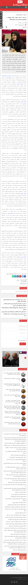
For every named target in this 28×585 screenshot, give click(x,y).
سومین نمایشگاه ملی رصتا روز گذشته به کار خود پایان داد (14, 528)
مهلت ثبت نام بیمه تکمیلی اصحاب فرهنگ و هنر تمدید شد (14, 540)
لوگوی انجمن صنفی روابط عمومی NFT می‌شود (16, 482)
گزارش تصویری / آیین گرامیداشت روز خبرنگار (17, 526)
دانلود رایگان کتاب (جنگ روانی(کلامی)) (18, 496)
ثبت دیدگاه (23, 344)
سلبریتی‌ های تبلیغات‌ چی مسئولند (19, 550)
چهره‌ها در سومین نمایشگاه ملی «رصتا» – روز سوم (11, 363)
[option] (10, 359)
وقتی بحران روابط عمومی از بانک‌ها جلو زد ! (17, 457)
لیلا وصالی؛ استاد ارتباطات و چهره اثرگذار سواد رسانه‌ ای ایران (13, 311)
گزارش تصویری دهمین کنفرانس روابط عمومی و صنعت (15, 517)
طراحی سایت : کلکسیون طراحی (22, 579)
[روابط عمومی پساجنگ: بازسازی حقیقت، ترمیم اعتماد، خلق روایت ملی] (14, 391)
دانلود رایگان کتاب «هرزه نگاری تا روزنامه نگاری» (16, 504)
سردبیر (18, 280)
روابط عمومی (19, 84)
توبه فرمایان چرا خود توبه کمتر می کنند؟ (18, 455)
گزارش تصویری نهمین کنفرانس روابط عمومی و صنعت (15, 523)
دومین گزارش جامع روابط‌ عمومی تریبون (17, 534)
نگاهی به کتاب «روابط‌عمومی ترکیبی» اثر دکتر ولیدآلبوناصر (15, 507)
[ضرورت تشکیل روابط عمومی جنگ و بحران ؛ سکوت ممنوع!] (14, 396)
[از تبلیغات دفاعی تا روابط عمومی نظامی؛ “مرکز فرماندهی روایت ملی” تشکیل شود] (14, 374)
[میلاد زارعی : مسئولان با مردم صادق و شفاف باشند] (14, 380)
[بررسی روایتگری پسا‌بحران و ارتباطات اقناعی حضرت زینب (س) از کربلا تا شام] (14, 424)
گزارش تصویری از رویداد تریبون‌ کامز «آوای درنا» (16, 519)
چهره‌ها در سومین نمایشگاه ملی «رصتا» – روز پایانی (15, 521)
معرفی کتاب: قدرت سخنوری (20, 492)
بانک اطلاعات (19, 15)
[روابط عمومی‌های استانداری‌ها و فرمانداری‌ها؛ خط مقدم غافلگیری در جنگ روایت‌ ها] (14, 385)
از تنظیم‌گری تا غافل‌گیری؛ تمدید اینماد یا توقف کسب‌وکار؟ (15, 443)
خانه (24, 15)
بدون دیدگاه (22, 283)
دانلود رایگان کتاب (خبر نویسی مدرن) (18, 494)
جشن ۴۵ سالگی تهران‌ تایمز (20, 513)
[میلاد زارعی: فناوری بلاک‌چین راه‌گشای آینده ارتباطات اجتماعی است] (14, 418)
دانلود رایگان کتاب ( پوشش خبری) (19, 502)
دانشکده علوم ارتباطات (6, 76)
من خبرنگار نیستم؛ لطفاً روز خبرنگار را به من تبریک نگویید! (14, 445)
